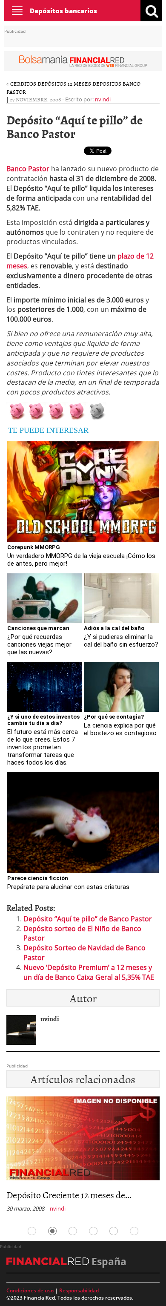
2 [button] (52, 1231)
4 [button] (93, 1231)
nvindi (103, 99)
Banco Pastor (27, 168)
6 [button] (134, 1231)
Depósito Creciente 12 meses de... (69, 1195)
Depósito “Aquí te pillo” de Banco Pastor (87, 918)
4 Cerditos (21, 83)
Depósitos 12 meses (64, 83)
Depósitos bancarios (63, 10)
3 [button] (73, 1231)
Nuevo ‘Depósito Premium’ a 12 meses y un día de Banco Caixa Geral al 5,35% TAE (88, 972)
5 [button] (113, 1231)
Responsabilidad (79, 1290)
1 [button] (32, 1231)
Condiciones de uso (30, 1290)
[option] (83, 1156)
